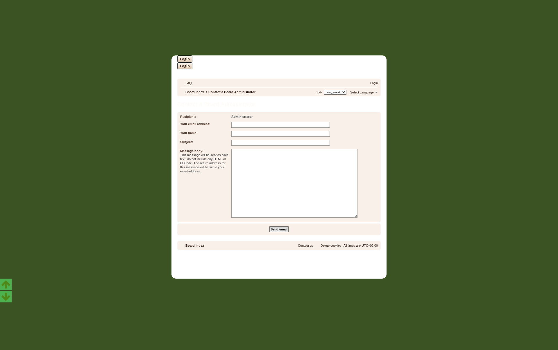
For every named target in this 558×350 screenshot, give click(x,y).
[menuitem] (186, 83)
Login (185, 59)
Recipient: (188, 116)
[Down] (6, 296)
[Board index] (303, 28)
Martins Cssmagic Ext (294, 266)
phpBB (263, 261)
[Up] (6, 284)
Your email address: (195, 124)
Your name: (189, 133)
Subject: (186, 142)
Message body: (191, 151)
